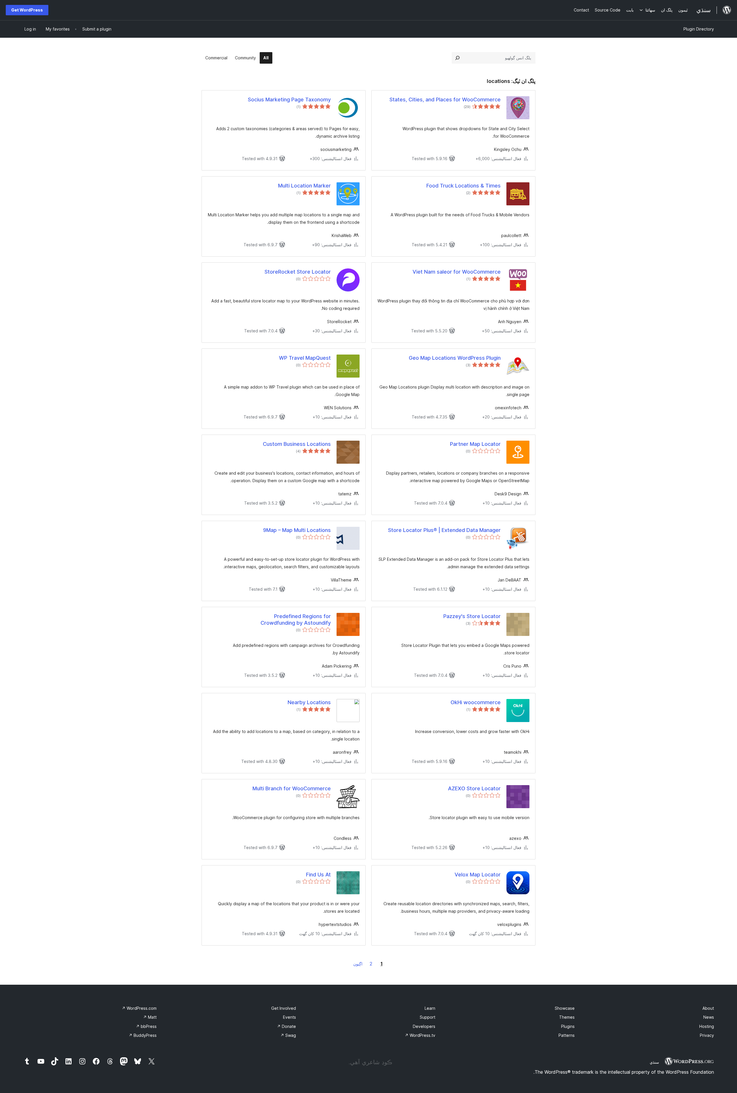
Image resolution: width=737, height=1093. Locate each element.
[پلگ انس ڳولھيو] (457, 58)
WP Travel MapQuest (305, 358)
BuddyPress (143, 1035)
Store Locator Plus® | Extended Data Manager (444, 530)
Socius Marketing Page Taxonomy (289, 99)
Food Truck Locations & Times (463, 186)
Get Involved (283, 1008)
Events (289, 1017)
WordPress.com (139, 1008)
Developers (424, 1026)
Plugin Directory (698, 28)
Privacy (707, 1035)
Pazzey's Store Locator (472, 616)
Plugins (568, 1026)
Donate (286, 1026)
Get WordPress (27, 9)
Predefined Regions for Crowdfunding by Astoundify (296, 619)
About (708, 1008)
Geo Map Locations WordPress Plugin (455, 358)
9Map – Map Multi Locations (297, 530)
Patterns (567, 1035)
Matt (150, 1017)
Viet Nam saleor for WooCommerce (457, 272)
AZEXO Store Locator (474, 788)
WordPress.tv (420, 1035)
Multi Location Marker (304, 186)
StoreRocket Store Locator (298, 272)
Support (427, 1017)
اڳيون (357, 963)
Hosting (706, 1026)
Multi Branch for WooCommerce (291, 788)
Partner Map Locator (475, 444)
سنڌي (654, 1062)
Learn (430, 1008)
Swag (288, 1035)
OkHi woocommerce (476, 702)
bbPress (146, 1026)
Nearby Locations (309, 702)
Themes (567, 1017)
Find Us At (318, 875)
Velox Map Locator (478, 875)
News (708, 1017)
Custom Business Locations (297, 444)
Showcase (565, 1008)
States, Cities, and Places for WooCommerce (445, 99)
